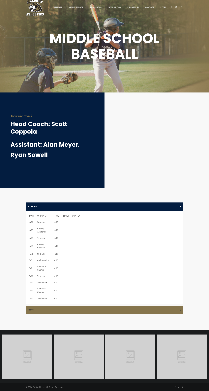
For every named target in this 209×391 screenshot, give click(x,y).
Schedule (32, 206)
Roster (31, 309)
